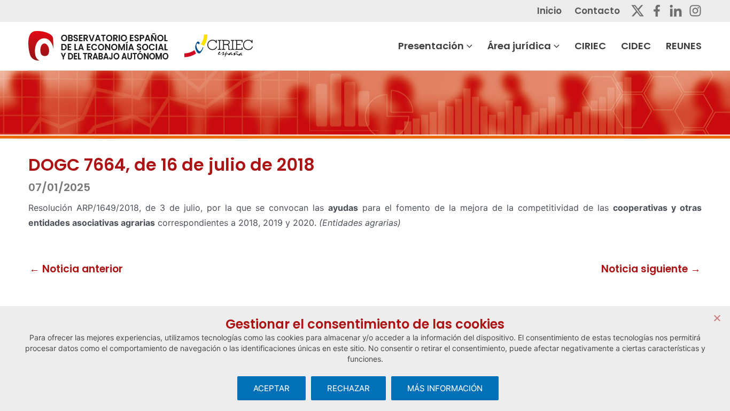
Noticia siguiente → (651, 269)
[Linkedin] (675, 10)
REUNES (684, 45)
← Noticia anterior (76, 269)
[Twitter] (637, 11)
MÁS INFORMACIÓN (445, 388)
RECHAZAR (348, 388)
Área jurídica (519, 45)
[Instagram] (695, 10)
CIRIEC (590, 45)
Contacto (597, 10)
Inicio (549, 10)
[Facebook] (657, 11)
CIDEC (636, 45)
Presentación (431, 45)
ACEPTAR (271, 388)
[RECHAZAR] (716, 318)
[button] (468, 46)
